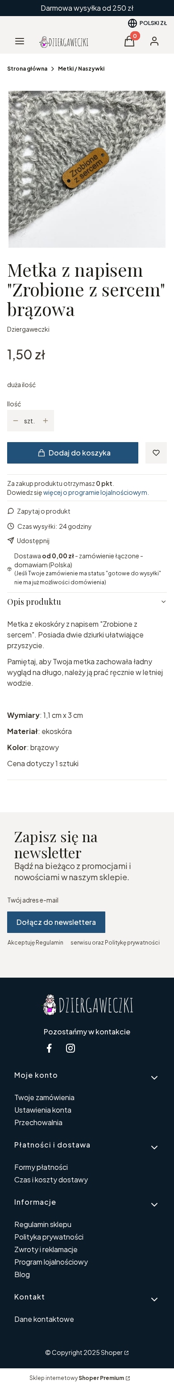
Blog (22, 1274)
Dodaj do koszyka (80, 452)
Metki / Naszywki (81, 68)
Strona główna (27, 68)
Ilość (14, 404)
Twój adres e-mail (32, 900)
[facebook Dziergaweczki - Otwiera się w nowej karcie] (49, 1048)
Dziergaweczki (28, 329)
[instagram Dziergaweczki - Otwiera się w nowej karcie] (70, 1048)
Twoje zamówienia (44, 1097)
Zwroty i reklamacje (46, 1249)
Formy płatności (41, 1167)
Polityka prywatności (48, 1236)
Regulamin (49, 942)
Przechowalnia (38, 1122)
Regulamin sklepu (42, 1224)
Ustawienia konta (42, 1109)
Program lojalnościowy (51, 1261)
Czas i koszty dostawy (51, 1179)
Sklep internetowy (76, 1378)
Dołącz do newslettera (56, 922)
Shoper (112, 1352)
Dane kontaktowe (44, 1319)
